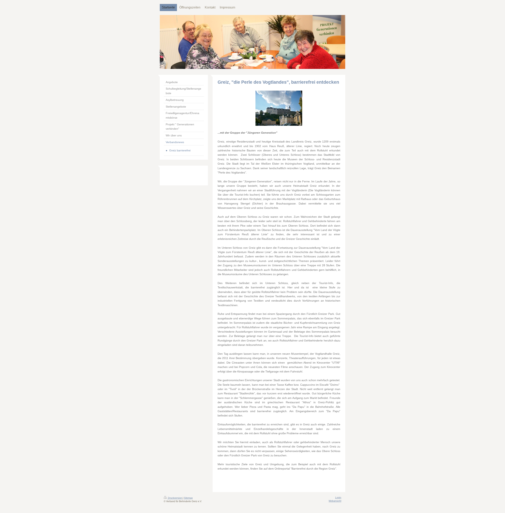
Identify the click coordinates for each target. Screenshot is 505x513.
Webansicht (335, 501)
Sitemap (188, 498)
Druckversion (175, 498)
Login (338, 497)
